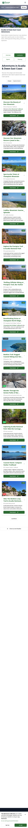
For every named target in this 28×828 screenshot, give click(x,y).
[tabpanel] (14, 291)
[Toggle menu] (25, 2)
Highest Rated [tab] (16, 81)
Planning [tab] (20, 59)
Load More (14, 518)
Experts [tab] (8, 59)
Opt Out (7, 825)
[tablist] (20, 59)
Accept (20, 825)
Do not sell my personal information (9, 821)
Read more (4, 818)
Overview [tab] (8, 55)
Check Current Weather (15, 528)
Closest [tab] (9, 81)
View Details (13, 115)
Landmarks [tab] (20, 55)
